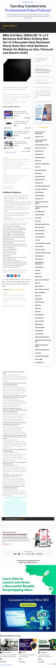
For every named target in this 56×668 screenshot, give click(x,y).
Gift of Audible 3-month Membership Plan (14, 232)
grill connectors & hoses (42, 289)
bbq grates (38, 173)
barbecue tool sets (40, 148)
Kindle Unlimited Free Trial (9, 252)
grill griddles (38, 299)
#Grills (23, 281)
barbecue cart (39, 136)
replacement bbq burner (42, 337)
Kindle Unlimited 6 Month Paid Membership (14, 244)
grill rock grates (39, 321)
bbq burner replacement (42, 164)
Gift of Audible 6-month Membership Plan (14, 234)
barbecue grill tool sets (42, 145)
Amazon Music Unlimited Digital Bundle (13, 265)
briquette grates (40, 237)
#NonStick (13, 284)
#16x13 (7, 279)
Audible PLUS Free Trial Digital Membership (14, 241)
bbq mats (38, 221)
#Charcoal (24, 279)
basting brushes (40, 157)
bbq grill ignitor (39, 192)
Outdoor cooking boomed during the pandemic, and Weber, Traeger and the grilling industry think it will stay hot (15, 410)
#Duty (29, 279)
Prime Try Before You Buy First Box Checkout (14, 262)
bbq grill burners (40, 179)
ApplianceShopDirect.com (44, 83)
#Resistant (19, 284)
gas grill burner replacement (39, 263)
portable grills (39, 330)
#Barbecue (17, 279)
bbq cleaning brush (40, 170)
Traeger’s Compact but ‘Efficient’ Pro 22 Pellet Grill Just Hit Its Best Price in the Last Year (14, 396)
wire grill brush (39, 362)
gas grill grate (39, 267)
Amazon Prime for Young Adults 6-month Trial (15, 246)
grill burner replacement (42, 280)
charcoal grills (39, 246)
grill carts (38, 283)
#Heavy (4, 284)
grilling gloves (39, 324)
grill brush (38, 273)
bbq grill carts (39, 183)
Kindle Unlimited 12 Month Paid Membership (14, 237)
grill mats (21, 289)
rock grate (38, 353)
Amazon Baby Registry (9, 247)
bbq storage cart (40, 230)
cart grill (37, 240)
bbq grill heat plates (41, 189)
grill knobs (38, 308)
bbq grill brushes (40, 176)
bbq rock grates (39, 227)
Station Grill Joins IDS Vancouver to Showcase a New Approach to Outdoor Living (14, 423)
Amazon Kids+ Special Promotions (12, 260)
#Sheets (4, 286)
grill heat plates (39, 302)
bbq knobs (38, 218)
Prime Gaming (6, 255)
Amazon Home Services (9, 254)
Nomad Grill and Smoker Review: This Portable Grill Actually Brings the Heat (14, 383)
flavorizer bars (39, 259)
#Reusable (25, 284)
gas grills (37, 270)
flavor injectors (39, 256)
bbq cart (37, 167)
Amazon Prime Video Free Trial (11, 267)
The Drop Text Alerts (8, 242)
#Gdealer (9, 281)
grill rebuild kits (39, 314)
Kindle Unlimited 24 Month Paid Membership (14, 229)
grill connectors (39, 286)
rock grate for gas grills (42, 356)
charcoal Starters (40, 249)
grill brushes (38, 276)
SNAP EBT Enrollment (8, 239)
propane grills (39, 334)
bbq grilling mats (40, 211)
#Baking (12, 279)
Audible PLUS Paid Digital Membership (13, 231)
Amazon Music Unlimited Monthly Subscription (15, 264)
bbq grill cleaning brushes (42, 186)
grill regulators (39, 318)
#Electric (4, 281)
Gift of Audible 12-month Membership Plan (14, 228)
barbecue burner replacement (40, 132)
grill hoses (38, 305)
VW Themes (21, 518)
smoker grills (38, 359)
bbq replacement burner (42, 224)
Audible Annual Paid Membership (11, 226)
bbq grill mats (14, 289)
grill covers (38, 295)
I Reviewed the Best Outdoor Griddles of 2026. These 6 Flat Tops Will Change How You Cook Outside (14, 437)
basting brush (39, 154)
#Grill (14, 281)
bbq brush (38, 160)
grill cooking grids (40, 292)
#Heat (27, 281)
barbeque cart (39, 151)
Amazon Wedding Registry (10, 249)
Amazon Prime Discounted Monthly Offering (14, 257)
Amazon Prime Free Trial (9, 251)
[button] (28, 32)
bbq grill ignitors (40, 195)
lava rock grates (40, 327)
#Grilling (18, 281)
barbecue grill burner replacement (41, 140)
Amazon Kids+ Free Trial (9, 259)
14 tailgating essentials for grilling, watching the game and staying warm (14, 486)
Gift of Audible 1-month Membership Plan (14, 236)
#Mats (8, 284)
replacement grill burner (42, 350)
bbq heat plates (40, 214)
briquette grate (39, 233)
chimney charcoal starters (43, 253)
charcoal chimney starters (43, 243)
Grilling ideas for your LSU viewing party (13, 475)
